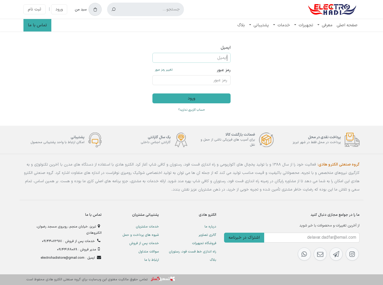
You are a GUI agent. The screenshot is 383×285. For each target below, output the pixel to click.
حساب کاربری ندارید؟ (191, 109)
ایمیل (226, 48)
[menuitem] (347, 25)
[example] (336, 254)
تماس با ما (37, 25)
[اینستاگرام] (352, 254)
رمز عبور (193, 70)
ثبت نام (34, 9)
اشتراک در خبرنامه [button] (244, 238)
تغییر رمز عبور (163, 69)
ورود (59, 9)
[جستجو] (113, 9)
